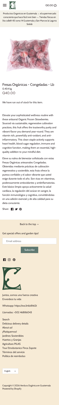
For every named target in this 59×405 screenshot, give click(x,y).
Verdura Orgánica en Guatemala (35, 385)
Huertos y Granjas (11, 339)
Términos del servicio (13, 352)
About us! (7, 327)
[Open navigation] (4, 5)
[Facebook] (4, 259)
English (7, 371)
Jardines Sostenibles (13, 335)
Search (6, 319)
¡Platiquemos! (9, 331)
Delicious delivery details (15, 323)
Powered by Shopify (11, 388)
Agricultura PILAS (11, 343)
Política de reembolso (13, 356)
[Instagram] (9, 259)
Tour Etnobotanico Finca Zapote (19, 347)
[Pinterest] (14, 259)
